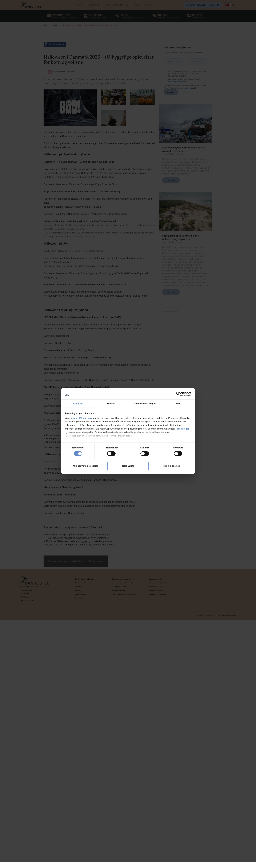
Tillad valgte (128, 466)
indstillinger (182, 428)
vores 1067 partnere (82, 418)
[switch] (111, 453)
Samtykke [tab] (78, 403)
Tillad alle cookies (170, 466)
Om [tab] (178, 403)
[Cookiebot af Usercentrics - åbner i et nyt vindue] (178, 394)
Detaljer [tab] (111, 403)
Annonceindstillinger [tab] (145, 403)
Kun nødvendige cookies (85, 466)
